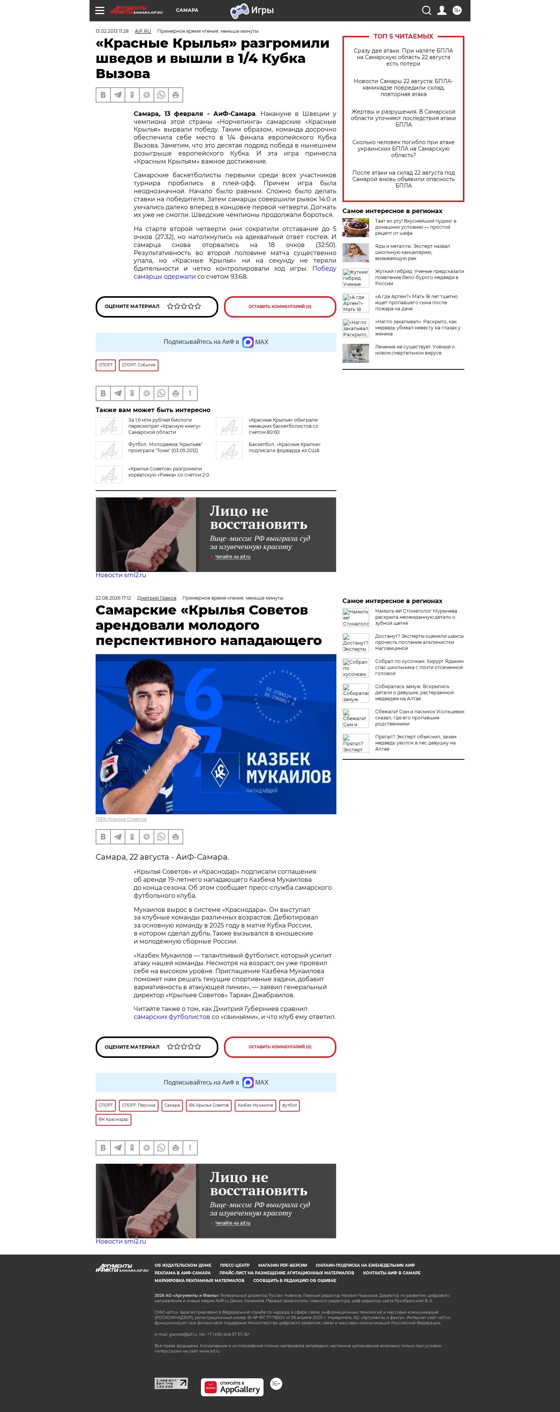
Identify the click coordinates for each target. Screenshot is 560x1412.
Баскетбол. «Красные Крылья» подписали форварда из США (285, 447)
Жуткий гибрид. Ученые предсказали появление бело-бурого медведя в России (419, 277)
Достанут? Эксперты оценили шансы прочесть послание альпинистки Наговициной (419, 642)
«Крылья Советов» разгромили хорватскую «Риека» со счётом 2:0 (168, 472)
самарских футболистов (172, 1016)
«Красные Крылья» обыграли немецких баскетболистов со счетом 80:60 (283, 426)
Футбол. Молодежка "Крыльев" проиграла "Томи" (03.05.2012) (165, 447)
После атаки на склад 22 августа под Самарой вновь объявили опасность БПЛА (403, 179)
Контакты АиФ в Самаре (392, 1273)
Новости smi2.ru (121, 575)
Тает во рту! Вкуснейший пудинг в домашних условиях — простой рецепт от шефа (415, 227)
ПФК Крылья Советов (121, 819)
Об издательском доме (183, 1265)
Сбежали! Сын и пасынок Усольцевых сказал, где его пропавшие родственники (419, 718)
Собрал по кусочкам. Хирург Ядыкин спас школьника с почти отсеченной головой (419, 667)
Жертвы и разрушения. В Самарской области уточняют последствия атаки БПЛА (403, 118)
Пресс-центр (235, 1265)
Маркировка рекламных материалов (200, 1280)
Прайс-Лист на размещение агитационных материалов (286, 1273)
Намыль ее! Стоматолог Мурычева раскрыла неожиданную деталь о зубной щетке (416, 617)
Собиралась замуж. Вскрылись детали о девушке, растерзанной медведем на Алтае (414, 692)
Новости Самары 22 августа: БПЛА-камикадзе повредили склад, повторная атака (403, 88)
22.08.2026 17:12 (113, 598)
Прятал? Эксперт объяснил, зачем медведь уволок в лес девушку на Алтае (415, 743)
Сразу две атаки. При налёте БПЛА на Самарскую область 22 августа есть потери (403, 57)
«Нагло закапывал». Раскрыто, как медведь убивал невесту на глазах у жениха (418, 328)
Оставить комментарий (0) (280, 306)
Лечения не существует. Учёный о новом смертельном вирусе (415, 350)
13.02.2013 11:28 (112, 31)
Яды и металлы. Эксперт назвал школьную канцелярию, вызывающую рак (412, 252)
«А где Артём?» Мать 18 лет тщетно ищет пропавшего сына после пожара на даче (416, 302)
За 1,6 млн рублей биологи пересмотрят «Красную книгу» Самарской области (164, 426)
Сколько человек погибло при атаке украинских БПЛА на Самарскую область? (403, 149)
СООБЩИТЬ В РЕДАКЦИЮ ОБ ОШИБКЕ (294, 1280)
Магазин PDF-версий (282, 1265)
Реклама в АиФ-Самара (183, 1273)
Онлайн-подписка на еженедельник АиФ (365, 1265)
